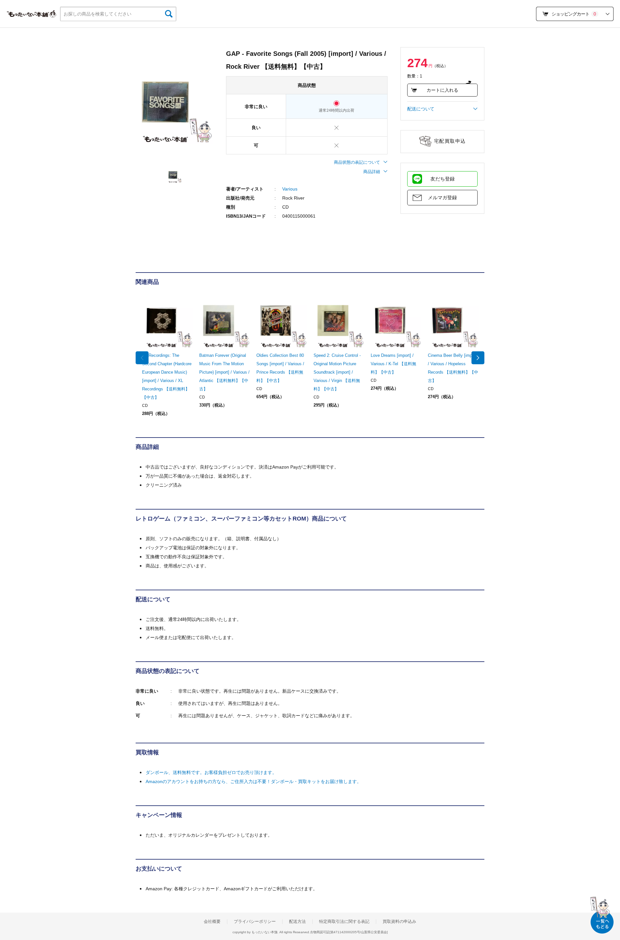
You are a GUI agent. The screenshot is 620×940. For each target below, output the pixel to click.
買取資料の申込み (399, 921)
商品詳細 (371, 171)
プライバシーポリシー (255, 921)
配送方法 (297, 921)
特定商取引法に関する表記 (344, 921)
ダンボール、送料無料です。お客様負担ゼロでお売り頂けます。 (211, 772)
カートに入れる (442, 90)
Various (289, 188)
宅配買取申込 (450, 141)
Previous (142, 357)
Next (477, 357)
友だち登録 (442, 178)
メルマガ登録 (442, 197)
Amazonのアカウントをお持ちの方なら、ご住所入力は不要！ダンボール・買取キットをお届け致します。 (253, 781)
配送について (420, 108)
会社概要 (212, 921)
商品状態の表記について (357, 162)
